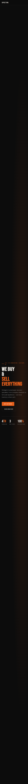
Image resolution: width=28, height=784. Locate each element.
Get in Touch (8, 404)
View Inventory (8, 409)
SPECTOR (5, 2)
